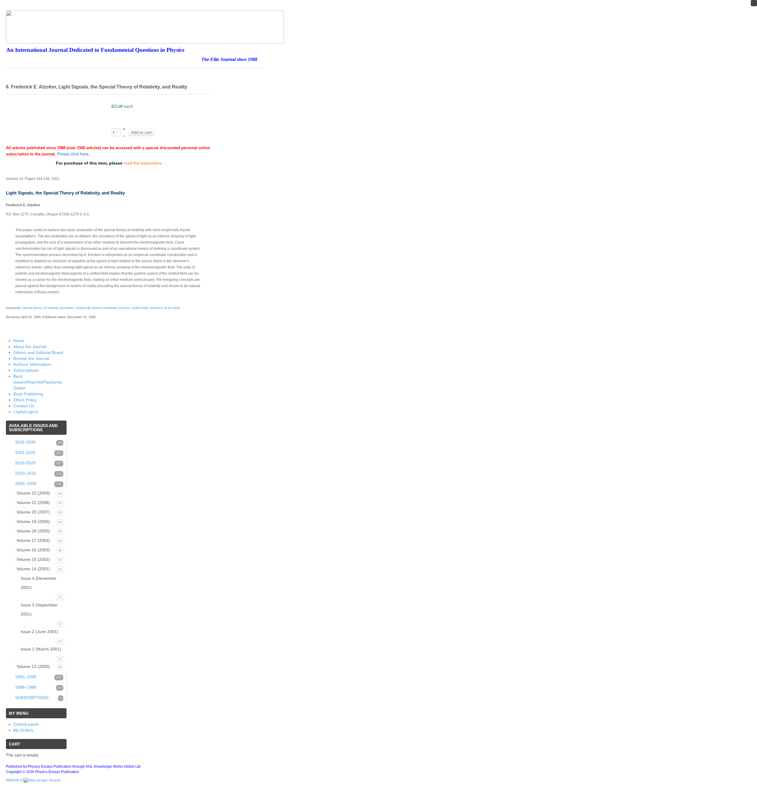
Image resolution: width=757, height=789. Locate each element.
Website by (15, 780)
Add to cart (141, 132)
